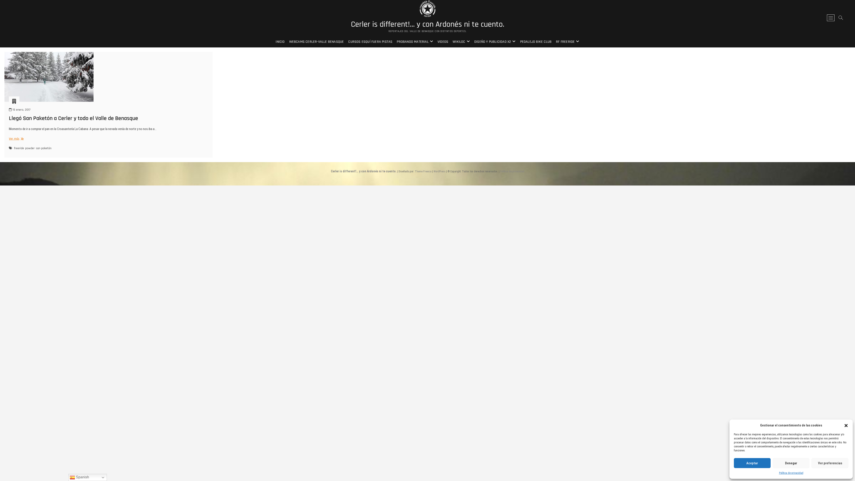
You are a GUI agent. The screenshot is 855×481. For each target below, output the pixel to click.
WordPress (440, 171)
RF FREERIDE (565, 41)
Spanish (82, 477)
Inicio (280, 41)
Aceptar (752, 463)
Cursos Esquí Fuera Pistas (370, 41)
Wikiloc (459, 41)
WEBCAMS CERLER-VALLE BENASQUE (316, 41)
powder (30, 148)
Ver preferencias (830, 463)
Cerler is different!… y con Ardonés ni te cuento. (427, 24)
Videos (443, 41)
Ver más (15, 139)
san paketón (43, 148)
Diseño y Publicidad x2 (492, 41)
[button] (846, 425)
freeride (19, 148)
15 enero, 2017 (21, 110)
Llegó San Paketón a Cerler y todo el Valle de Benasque (73, 118)
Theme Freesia (423, 171)
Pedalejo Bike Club (536, 41)
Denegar (791, 463)
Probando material (412, 41)
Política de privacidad (791, 473)
